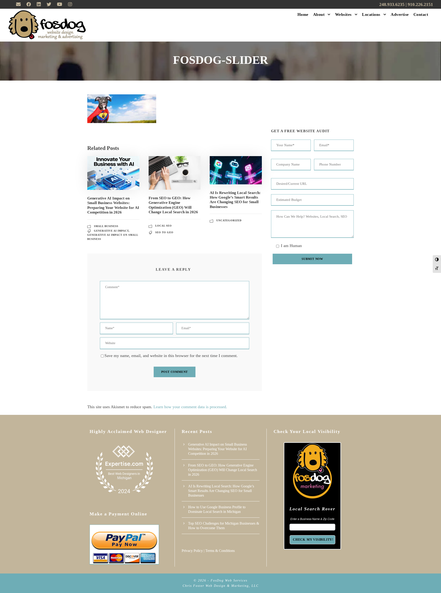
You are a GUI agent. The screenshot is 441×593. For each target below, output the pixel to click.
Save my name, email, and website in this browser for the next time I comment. (171, 355)
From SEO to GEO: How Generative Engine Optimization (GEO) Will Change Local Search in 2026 (173, 205)
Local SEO (163, 225)
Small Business (106, 226)
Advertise (400, 14)
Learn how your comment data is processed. (190, 407)
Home (302, 14)
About (319, 14)
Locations (371, 14)
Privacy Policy (192, 551)
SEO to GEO (164, 232)
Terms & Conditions (220, 551)
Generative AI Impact (111, 230)
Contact (420, 14)
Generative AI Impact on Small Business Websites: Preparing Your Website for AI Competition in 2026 (113, 205)
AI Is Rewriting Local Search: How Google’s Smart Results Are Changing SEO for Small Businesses (235, 200)
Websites (343, 14)
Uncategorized (229, 220)
